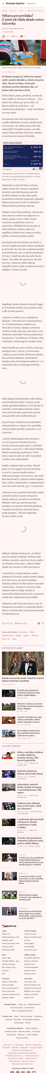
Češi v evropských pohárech (22, 1011)
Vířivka (27, 1023)
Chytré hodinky (32, 1035)
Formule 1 (5, 970)
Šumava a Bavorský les (10, 988)
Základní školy (7, 635)
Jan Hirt (27, 940)
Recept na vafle (30, 970)
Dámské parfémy (24, 1031)
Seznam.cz (31, 3)
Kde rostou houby (16, 1007)
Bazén (16, 1016)
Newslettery (14, 1061)
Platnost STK (28, 997)
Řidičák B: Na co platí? (32, 991)
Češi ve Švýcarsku (8, 991)
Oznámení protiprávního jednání (22, 1053)
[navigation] (3, 3)
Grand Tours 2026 (30, 950)
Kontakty (6, 1047)
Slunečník (8, 1019)
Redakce (15, 1047)
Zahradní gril (19, 1023)
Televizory (21, 1035)
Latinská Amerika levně (10, 994)
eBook (7, 36)
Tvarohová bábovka (31, 967)
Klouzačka (17, 1019)
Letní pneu (36, 1031)
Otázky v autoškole (31, 994)
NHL (3, 974)
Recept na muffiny (31, 961)
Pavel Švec (34, 846)
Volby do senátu (7, 946)
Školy (32, 632)
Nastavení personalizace (22, 1064)
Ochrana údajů (36, 1047)
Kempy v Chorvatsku (9, 982)
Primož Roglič (29, 946)
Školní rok (6, 639)
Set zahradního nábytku (31, 1019)
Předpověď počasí (34, 1004)
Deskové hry (11, 1035)
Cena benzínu (29, 1007)
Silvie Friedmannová (13, 29)
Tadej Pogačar (29, 943)
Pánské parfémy (22, 1038)
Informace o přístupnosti (22, 1050)
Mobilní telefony (32, 1028)
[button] (23, 53)
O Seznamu (19, 1044)
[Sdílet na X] (43, 623)
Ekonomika (23, 632)
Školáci (18, 635)
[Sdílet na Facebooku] (39, 623)
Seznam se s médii (15, 1058)
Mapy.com (22, 1004)
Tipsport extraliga (8, 964)
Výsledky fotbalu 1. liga (10, 961)
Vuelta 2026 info (30, 934)
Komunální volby (8, 950)
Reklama (24, 1047)
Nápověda (37, 1044)
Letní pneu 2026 (30, 982)
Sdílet (17, 36)
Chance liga (6, 958)
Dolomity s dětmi (8, 997)
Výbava (26, 635)
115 (24, 36)
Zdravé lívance (29, 964)
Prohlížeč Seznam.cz (14, 1055)
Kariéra (28, 1044)
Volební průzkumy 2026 (10, 937)
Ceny (14, 639)
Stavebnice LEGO (10, 1031)
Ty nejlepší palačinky (32, 958)
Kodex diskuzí (31, 1058)
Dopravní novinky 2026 (32, 988)
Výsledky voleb (7, 940)
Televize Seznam (32, 1055)
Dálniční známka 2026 (32, 985)
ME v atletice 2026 (8, 967)
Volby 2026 (6, 934)
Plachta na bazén (26, 1016)
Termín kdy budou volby (10, 943)
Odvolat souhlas (28, 1061)
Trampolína (38, 1016)
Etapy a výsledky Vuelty (33, 937)
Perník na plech (30, 974)
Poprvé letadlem (8, 985)
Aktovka (35, 635)
